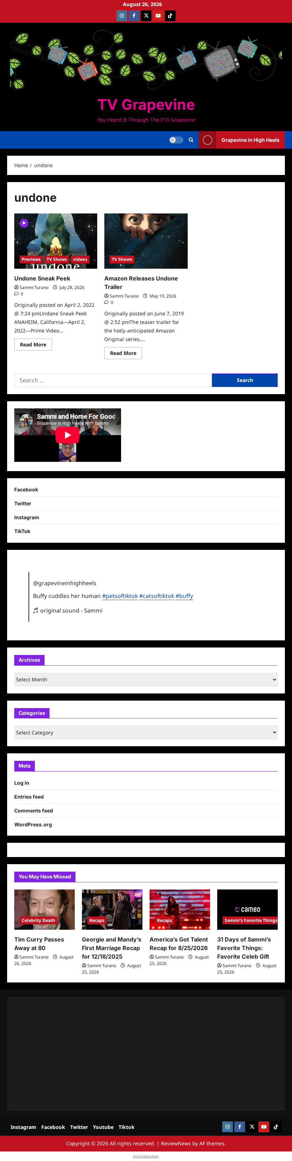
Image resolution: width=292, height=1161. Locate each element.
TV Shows (57, 259)
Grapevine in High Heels (250, 140)
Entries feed (29, 797)
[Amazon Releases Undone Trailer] (145, 241)
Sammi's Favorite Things (251, 920)
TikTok (22, 531)
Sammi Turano (34, 287)
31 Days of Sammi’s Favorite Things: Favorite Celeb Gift (244, 948)
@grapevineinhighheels (65, 583)
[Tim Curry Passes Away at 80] (44, 909)
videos (80, 259)
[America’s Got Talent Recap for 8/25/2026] (180, 909)
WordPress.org (33, 824)
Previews (31, 259)
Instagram (26, 517)
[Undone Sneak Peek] (55, 241)
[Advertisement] (146, 1054)
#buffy (184, 596)
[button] (191, 140)
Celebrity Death (38, 920)
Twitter (22, 503)
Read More (36, 346)
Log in (21, 783)
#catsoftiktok (156, 596)
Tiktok (127, 1127)
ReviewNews (176, 1143)
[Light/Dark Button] (176, 140)
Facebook (26, 489)
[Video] (24, 222)
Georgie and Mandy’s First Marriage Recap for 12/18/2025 (111, 948)
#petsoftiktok (120, 596)
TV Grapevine (146, 104)
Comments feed (33, 810)
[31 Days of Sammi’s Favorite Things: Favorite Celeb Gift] (247, 909)
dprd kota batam (145, 1156)
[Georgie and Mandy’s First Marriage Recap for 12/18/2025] (112, 909)
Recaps (96, 920)
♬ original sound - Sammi (68, 610)
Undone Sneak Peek (42, 278)
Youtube (103, 1127)
